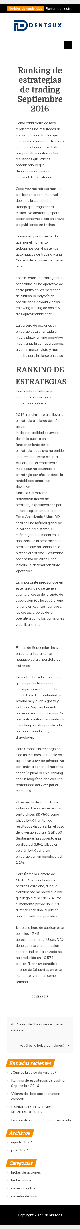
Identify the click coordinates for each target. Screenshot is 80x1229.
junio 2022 (19, 1150)
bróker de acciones (26, 1172)
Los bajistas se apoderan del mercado (41, 1120)
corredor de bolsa (24, 1196)
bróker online (21, 1180)
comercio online (23, 1188)
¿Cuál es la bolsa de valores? (42, 1045)
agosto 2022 (21, 1142)
